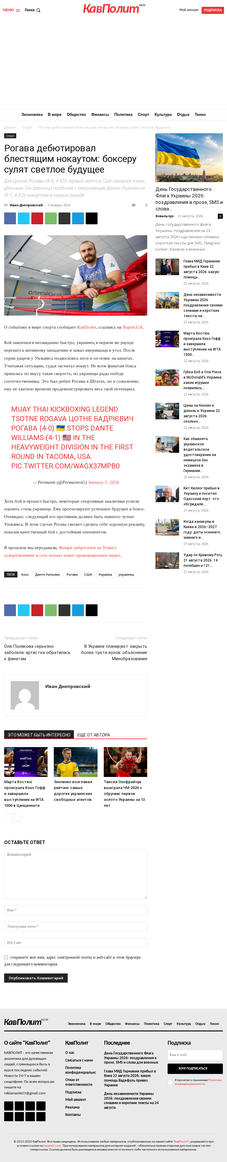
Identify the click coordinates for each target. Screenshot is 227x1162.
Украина (105, 574)
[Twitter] (24, 218)
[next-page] (17, 817)
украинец (126, 574)
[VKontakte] (30, 1116)
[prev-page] (8, 817)
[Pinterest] (37, 218)
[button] (33, 10)
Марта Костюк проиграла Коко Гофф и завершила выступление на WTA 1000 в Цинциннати (24, 794)
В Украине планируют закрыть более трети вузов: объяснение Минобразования (114, 652)
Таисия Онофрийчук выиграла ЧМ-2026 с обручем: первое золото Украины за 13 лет (124, 794)
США (88, 574)
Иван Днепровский (26, 205)
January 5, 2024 (103, 482)
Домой (10, 127)
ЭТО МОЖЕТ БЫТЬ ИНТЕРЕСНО (39, 735)
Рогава (72, 574)
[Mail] (30, 1106)
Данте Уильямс (47, 574)
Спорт (27, 127)
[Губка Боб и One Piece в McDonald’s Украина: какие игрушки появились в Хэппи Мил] (167, 377)
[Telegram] (78, 218)
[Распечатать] (64, 218)
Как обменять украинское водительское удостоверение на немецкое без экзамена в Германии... (200, 455)
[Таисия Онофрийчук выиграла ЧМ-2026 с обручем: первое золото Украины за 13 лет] (125, 762)
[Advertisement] (113, 64)
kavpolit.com (52, 1146)
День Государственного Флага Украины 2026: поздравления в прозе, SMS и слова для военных (131, 1057)
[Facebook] (10, 218)
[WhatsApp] (51, 218)
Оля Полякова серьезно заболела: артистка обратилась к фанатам (37, 652)
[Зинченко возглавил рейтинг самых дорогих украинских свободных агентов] (75, 762)
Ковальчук (164, 216)
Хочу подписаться (193, 1068)
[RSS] (41, 1106)
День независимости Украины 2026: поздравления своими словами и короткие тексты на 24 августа (131, 1101)
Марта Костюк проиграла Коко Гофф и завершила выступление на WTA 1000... (202, 344)
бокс (25, 574)
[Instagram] (19, 1106)
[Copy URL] (92, 218)
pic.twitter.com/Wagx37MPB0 (65, 466)
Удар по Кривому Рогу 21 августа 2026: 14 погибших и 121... (203, 560)
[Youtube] (41, 1116)
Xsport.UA (133, 327)
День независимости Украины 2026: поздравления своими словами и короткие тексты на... (203, 305)
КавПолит (86, 327)
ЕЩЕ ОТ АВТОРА (93, 735)
